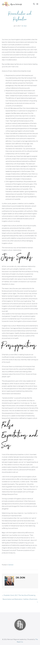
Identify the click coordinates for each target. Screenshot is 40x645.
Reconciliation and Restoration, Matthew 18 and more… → (20, 600)
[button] (34, 4)
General (10, 565)
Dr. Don (24, 26)
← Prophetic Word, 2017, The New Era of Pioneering (18, 595)
